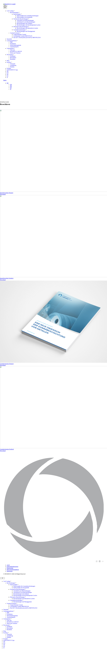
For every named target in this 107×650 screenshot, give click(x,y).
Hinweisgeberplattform (13, 569)
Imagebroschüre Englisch (6, 278)
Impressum (9, 571)
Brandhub (12, 59)
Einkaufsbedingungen (12, 566)
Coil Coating (10, 11)
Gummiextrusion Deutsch (7, 363)
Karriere (9, 62)
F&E (11, 42)
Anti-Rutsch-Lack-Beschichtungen (26, 22)
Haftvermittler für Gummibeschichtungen (27, 15)
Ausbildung (13, 65)
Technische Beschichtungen (20, 19)
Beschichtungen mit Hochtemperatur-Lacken (28, 25)
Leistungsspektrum (12, 40)
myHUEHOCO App (12, 70)
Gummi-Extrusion (15, 33)
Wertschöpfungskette (15, 45)
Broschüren (13, 57)
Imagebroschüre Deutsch (6, 193)
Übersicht (12, 64)
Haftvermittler (17, 14)
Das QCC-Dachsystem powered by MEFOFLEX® (27, 37)
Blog (8, 60)
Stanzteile (9, 39)
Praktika (12, 67)
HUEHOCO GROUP (16, 51)
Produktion (13, 43)
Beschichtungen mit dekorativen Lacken (27, 28)
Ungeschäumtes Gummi (19, 34)
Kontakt (9, 68)
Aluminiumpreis (14, 46)
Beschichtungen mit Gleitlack (24, 23)
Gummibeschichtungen (19, 30)
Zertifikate (12, 56)
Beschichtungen (14, 12)
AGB (8, 565)
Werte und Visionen (15, 53)
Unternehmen (10, 48)
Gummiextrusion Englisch (7, 449)
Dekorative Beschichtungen (20, 26)
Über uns (12, 50)
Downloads (10, 54)
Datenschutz (10, 568)
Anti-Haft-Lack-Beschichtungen (25, 20)
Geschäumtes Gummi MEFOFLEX (22, 36)
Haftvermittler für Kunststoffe (24, 17)
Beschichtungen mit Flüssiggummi (26, 31)
